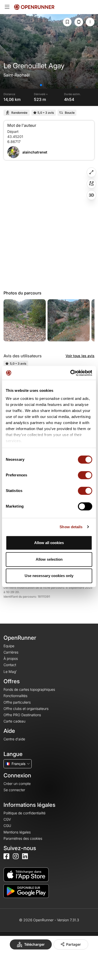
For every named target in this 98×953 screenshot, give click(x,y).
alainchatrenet (34, 152)
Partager (73, 944)
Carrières (11, 652)
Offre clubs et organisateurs (26, 708)
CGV (7, 819)
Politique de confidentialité (24, 813)
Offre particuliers (17, 702)
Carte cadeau (14, 721)
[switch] (85, 475)
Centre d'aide (14, 739)
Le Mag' (10, 671)
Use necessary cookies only (49, 576)
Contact (10, 665)
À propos (11, 658)
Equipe (9, 646)
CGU (7, 825)
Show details (71, 527)
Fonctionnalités (15, 696)
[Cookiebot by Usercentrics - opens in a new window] (70, 373)
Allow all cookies (49, 543)
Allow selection (49, 559)
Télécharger (34, 944)
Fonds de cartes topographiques (29, 689)
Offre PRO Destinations (22, 715)
